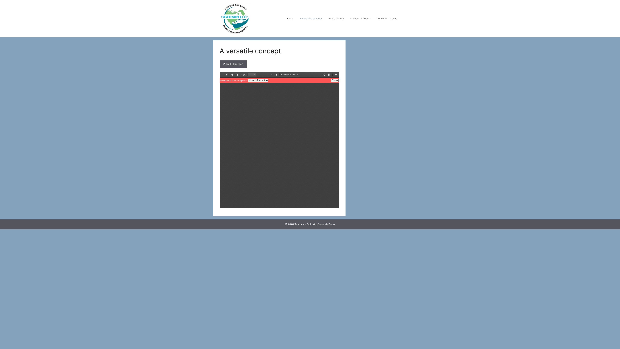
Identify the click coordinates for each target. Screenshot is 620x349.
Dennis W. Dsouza (387, 18)
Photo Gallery (336, 18)
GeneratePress (326, 224)
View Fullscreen (233, 64)
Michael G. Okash (360, 18)
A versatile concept (311, 18)
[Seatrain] (235, 18)
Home (290, 18)
